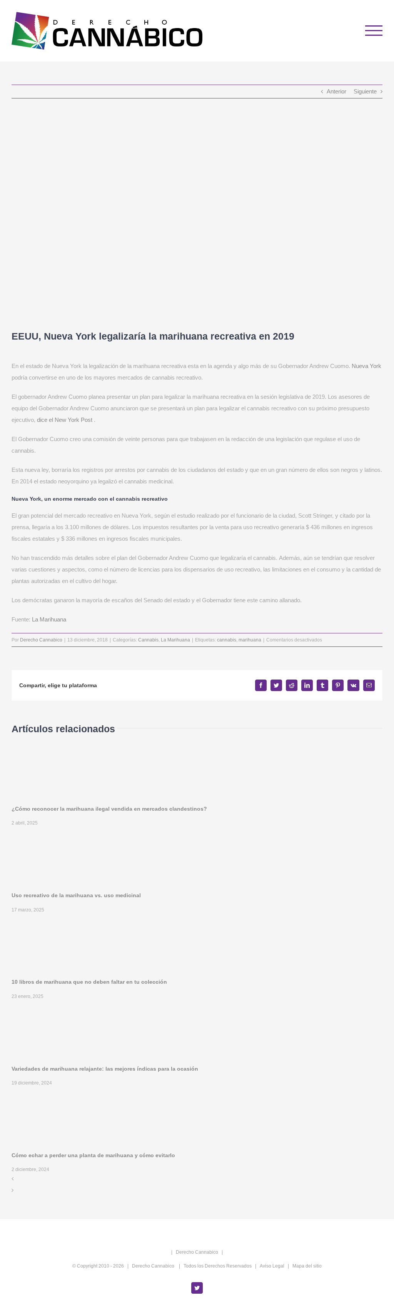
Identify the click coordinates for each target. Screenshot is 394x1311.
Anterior (336, 91)
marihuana (250, 640)
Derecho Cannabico (41, 640)
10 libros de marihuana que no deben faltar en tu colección (89, 982)
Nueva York (366, 366)
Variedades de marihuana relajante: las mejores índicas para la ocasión (105, 1069)
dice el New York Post (64, 419)
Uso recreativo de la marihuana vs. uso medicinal (76, 895)
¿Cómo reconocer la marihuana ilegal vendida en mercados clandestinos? (109, 809)
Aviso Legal (272, 1266)
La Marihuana (49, 619)
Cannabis (148, 640)
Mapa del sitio (307, 1266)
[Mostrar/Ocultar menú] (374, 30)
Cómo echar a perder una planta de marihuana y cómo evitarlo (93, 1155)
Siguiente (365, 91)
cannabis (226, 640)
